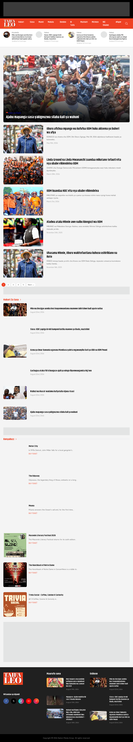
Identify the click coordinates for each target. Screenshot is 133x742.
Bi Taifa (72, 23)
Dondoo (63, 22)
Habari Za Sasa (11, 299)
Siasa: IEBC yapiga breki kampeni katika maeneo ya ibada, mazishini (119, 699)
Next (31, 285)
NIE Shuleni (106, 23)
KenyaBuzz (8, 439)
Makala (51, 22)
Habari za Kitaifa (14, 113)
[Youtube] (29, 701)
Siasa (32, 22)
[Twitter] (14, 701)
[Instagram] (36, 701)
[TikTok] (21, 701)
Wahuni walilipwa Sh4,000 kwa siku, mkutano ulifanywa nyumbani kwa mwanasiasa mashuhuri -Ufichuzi (76, 714)
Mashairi (84, 22)
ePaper (118, 22)
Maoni (41, 22)
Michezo (95, 22)
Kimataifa (15, 32)
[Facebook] (6, 701)
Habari (21, 22)
